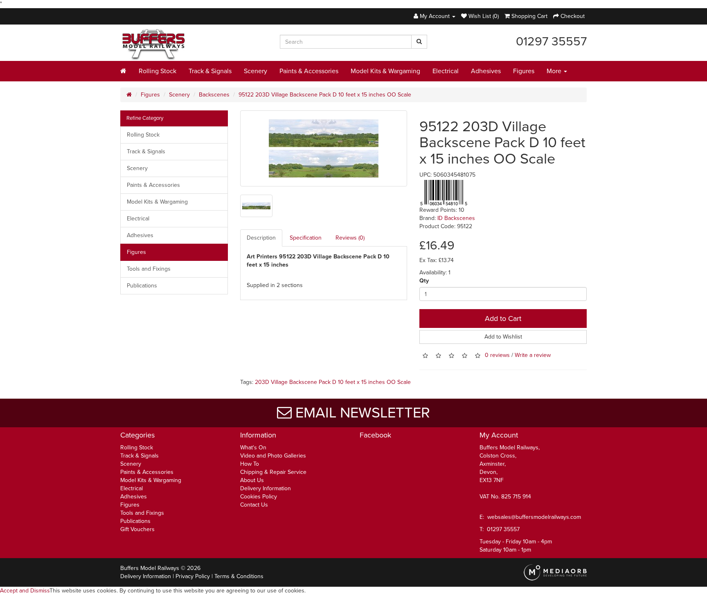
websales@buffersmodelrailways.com (534, 517)
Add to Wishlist (503, 336)
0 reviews (497, 355)
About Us (252, 480)
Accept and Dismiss (25, 590)
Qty (424, 280)
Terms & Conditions (238, 576)
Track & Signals (210, 71)
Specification (306, 237)
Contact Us (254, 504)
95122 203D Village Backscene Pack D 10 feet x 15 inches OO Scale (325, 94)
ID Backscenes (456, 218)
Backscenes (214, 94)
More (555, 71)
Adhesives (486, 71)
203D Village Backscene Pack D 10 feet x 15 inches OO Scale (333, 382)
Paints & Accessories (308, 71)
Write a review (533, 355)
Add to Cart (503, 318)
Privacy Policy (193, 576)
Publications (142, 285)
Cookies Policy (258, 496)
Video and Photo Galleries (273, 455)
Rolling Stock (157, 71)
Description (261, 237)
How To (249, 463)
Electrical (445, 71)
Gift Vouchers (137, 529)
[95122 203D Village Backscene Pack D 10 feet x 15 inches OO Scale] (324, 148)
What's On (253, 447)
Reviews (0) (350, 237)
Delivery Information (265, 488)
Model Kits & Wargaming (385, 71)
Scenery (255, 71)
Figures (523, 71)
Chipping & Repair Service (273, 472)
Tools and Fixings (149, 268)
